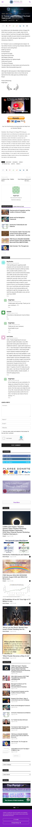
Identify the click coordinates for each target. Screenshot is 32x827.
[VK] (23, 25)
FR (17, 807)
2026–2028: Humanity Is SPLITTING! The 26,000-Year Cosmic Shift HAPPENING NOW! (20, 678)
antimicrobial (8, 162)
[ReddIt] (16, 25)
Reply (8, 295)
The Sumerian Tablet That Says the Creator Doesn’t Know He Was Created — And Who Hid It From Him (20, 233)
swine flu (13, 163)
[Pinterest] (9, 25)
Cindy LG (4, 536)
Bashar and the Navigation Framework (20, 705)
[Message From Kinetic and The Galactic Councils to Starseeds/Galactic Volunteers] (6, 685)
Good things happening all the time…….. (24, 180)
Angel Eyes (5, 20)
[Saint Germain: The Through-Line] (5, 247)
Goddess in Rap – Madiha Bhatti (7, 180)
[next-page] (5, 253)
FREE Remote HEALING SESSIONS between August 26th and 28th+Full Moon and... (15, 577)
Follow (27, 459)
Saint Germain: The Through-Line (19, 246)
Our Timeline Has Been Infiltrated (19, 719)
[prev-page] (2, 253)
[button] (30, 2)
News (10, 13)
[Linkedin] (20, 25)
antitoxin (21, 162)
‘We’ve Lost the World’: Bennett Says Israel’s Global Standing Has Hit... (15, 628)
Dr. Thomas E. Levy (6, 163)
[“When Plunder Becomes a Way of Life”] (17, 644)
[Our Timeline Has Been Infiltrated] (6, 721)
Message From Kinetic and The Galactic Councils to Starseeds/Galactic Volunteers (19, 685)
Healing (6, 5)
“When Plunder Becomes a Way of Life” (16, 656)
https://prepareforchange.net (16, 197)
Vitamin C (18, 163)
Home (2, 5)
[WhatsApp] (13, 25)
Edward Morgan (6, 556)
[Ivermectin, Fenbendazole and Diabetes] (5, 226)
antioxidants (15, 162)
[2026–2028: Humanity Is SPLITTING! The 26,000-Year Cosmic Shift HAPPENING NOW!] (6, 678)
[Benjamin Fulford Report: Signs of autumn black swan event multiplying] (6, 700)
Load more (16, 755)
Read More (17, 502)
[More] (27, 25)
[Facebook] (2, 25)
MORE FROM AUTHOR (18, 206)
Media (7, 13)
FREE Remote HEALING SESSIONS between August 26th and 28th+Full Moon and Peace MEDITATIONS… (20, 240)
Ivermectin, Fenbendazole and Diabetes (16, 555)
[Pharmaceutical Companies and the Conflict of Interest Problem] (5, 212)
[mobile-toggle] (2, 2)
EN (15, 807)
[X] (6, 25)
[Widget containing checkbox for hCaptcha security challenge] (12, 438)
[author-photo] (16, 193)
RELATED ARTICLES (7, 206)
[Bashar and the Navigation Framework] (5, 219)
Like (28, 455)
